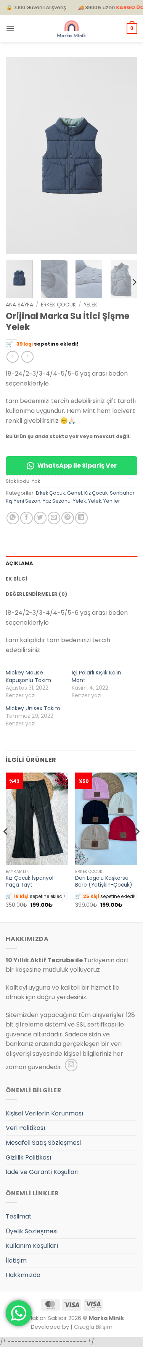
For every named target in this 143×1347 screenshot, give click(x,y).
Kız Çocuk (96, 493)
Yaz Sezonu (57, 501)
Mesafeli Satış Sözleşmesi (43, 1142)
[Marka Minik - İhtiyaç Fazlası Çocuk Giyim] (71, 28)
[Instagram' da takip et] (71, 1065)
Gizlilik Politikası (28, 1157)
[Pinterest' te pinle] (67, 518)
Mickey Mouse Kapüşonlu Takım (28, 676)
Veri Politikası (25, 1127)
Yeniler (111, 501)
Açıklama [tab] (19, 563)
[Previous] (18, 155)
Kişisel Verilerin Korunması (44, 1113)
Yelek (90, 304)
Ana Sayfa (19, 304)
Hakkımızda (23, 1275)
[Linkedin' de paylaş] (81, 518)
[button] (10, 28)
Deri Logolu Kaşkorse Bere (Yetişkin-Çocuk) (103, 881)
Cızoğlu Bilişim (93, 1327)
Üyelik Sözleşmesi (32, 1231)
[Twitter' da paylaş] (40, 518)
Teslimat (19, 1216)
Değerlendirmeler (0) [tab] (36, 594)
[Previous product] (27, 357)
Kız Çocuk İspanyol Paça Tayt (29, 881)
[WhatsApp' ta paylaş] (12, 518)
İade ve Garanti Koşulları (42, 1172)
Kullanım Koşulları (32, 1245)
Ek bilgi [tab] (16, 579)
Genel (74, 493)
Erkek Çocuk (58, 304)
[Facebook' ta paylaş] (26, 518)
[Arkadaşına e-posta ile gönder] (54, 518)
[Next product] (12, 357)
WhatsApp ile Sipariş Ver (77, 465)
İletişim (16, 1260)
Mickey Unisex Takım (33, 708)
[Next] (125, 155)
